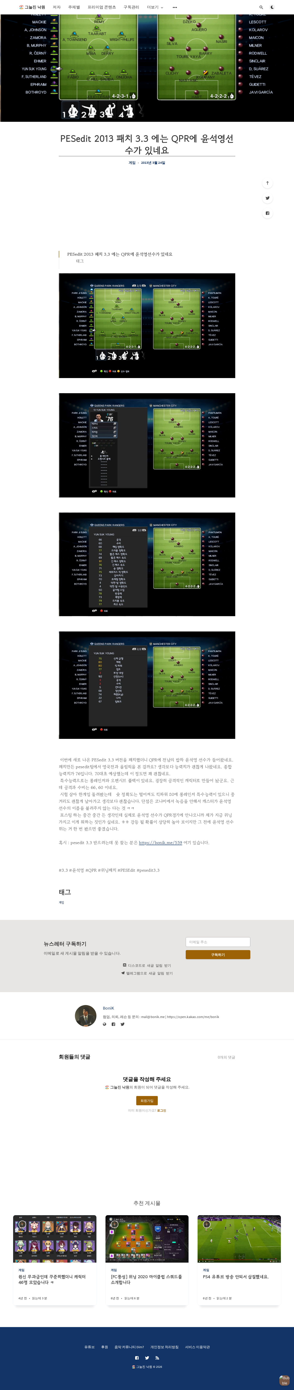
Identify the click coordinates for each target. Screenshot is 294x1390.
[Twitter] (267, 198)
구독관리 (131, 7)
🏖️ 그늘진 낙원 (32, 7)
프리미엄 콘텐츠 (102, 7)
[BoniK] (85, 1016)
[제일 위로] (267, 183)
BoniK (108, 1008)
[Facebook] (267, 213)
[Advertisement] (147, 208)
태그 (80, 261)
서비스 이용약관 (197, 1347)
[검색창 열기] (261, 7)
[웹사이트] (104, 1024)
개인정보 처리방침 (164, 1347)
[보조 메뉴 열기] (175, 7)
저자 (57, 7)
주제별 (74, 7)
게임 (132, 162)
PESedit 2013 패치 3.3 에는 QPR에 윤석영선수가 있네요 (119, 254)
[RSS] (157, 1358)
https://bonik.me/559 (160, 843)
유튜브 (89, 1347)
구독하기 (218, 954)
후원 (104, 1347)
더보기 (153, 7)
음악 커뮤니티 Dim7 (129, 1347)
